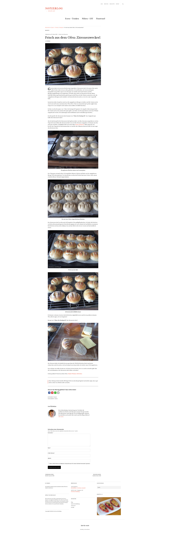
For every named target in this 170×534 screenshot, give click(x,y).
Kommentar (50, 432)
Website (49, 458)
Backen (56, 398)
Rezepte (61, 27)
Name (49, 447)
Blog (72, 502)
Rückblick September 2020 (49, 475)
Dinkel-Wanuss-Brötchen (75, 373)
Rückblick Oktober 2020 (97, 475)
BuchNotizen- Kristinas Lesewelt (78, 488)
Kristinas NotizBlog (75, 491)
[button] (49, 393)
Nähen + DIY (87, 19)
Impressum (73, 505)
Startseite (47, 27)
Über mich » (61, 416)
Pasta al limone (80, 124)
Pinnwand (100, 19)
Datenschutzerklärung (75, 503)
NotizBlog (54, 8)
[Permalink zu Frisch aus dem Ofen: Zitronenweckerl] (73, 84)
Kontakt (72, 507)
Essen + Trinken (72, 19)
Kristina (48, 41)
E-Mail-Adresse (51, 453)
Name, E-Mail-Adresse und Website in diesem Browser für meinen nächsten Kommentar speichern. (69, 463)
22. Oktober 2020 (54, 34)
